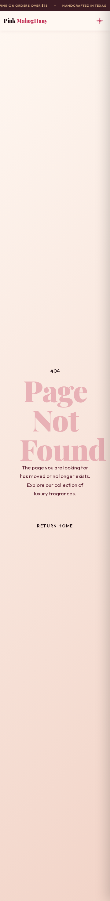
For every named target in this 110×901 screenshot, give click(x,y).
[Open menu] (99, 20)
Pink (25, 20)
